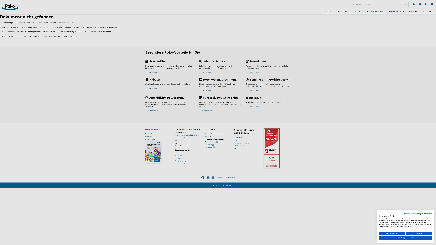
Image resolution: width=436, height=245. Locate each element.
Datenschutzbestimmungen (413, 214)
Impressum (428, 214)
